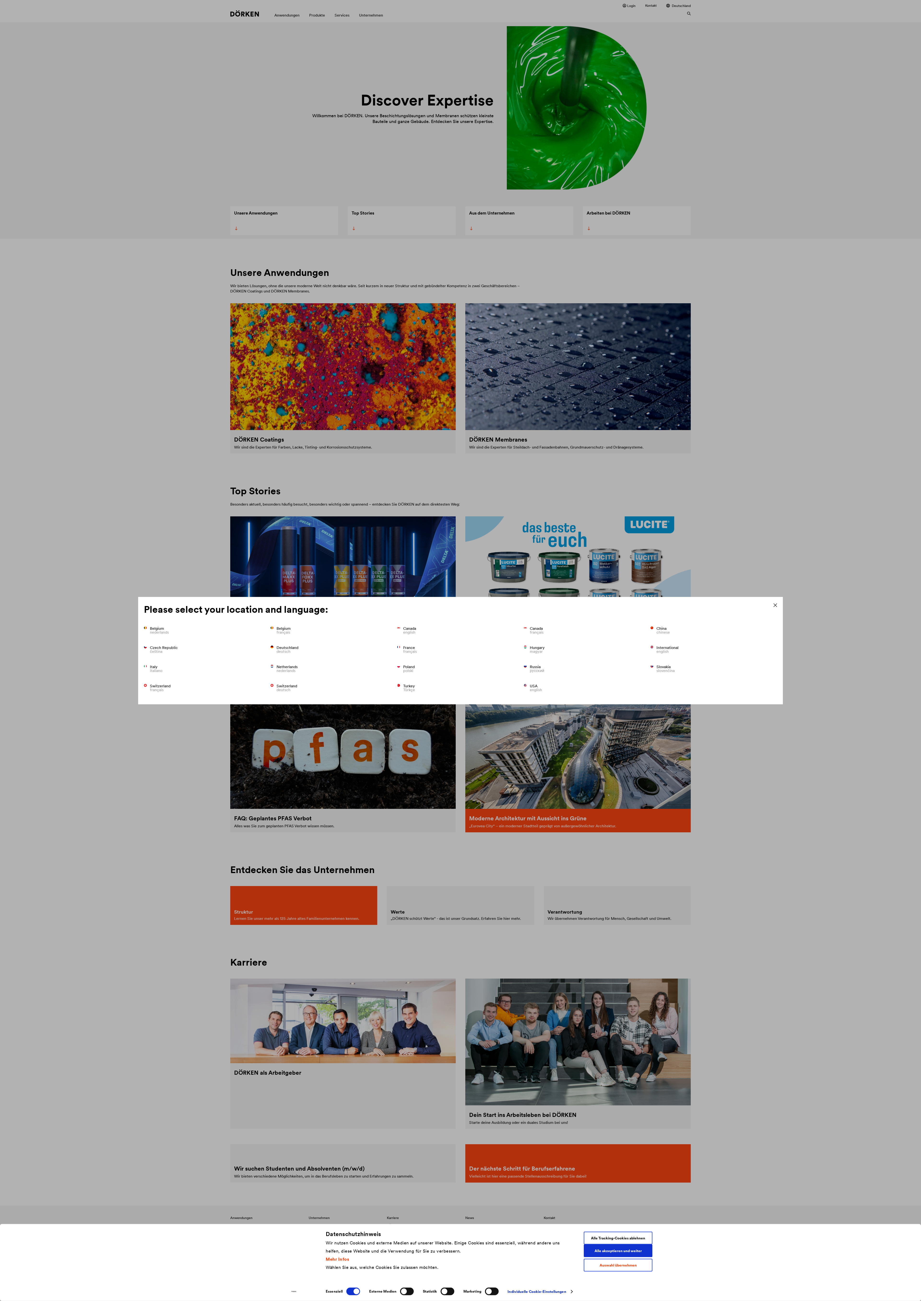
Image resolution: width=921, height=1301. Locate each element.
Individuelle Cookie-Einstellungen (537, 1291)
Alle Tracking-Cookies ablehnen (618, 1238)
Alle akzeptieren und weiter (618, 1250)
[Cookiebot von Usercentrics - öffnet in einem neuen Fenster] (294, 1291)
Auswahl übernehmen (618, 1265)
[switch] (407, 1291)
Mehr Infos (337, 1259)
